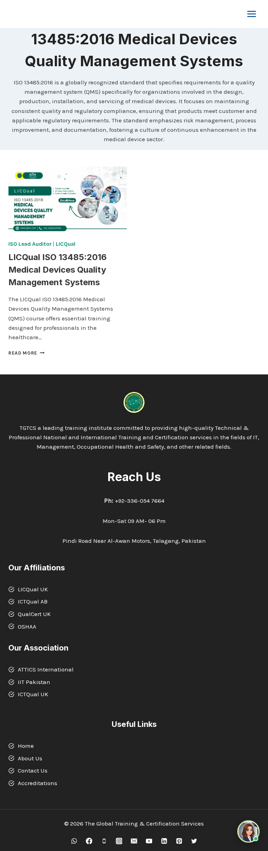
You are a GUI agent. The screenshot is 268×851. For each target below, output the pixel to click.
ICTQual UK (33, 694)
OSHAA (27, 626)
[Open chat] (248, 831)
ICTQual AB (32, 601)
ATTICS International (46, 669)
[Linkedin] (163, 841)
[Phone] (103, 841)
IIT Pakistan (34, 681)
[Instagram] (118, 841)
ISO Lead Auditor (29, 244)
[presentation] (67, 200)
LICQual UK (33, 589)
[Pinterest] (178, 841)
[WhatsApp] (73, 841)
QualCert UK (34, 613)
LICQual (65, 244)
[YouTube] (148, 841)
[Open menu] (251, 14)
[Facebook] (88, 841)
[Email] (133, 841)
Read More (26, 353)
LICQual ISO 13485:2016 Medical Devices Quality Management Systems (57, 269)
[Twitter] (193, 841)
